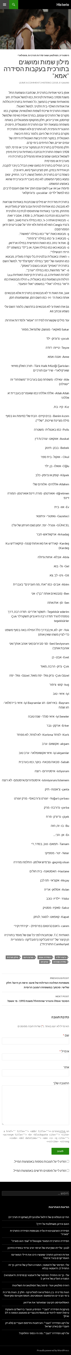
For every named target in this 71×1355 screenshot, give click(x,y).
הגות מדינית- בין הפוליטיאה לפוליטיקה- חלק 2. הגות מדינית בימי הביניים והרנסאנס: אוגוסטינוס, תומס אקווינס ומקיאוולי (36, 1293)
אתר (66, 1067)
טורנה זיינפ (28, 957)
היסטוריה (64, 55)
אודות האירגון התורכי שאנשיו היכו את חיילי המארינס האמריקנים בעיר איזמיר (40, 1256)
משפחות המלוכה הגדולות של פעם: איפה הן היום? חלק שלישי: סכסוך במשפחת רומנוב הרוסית (37, 983)
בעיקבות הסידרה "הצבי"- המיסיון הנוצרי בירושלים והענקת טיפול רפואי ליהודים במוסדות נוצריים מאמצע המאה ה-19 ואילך (37, 1313)
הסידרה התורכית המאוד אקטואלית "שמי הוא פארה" (40, 1240)
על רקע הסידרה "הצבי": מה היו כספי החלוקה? (44, 1333)
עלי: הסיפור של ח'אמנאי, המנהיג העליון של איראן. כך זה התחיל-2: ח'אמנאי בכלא (38, 1266)
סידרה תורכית (59, 962)
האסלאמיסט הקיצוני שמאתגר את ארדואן (46, 1302)
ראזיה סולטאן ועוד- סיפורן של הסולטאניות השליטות (40, 1285)
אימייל (64, 1051)
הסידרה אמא (45, 957)
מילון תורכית (12, 957)
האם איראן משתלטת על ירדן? (52, 1223)
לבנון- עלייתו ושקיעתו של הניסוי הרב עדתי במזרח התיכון (38, 1247)
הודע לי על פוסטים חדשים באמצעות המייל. (39, 1170)
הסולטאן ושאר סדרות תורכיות (43, 55)
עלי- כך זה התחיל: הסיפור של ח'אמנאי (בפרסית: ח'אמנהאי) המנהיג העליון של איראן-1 (36, 1276)
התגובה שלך (61, 1083)
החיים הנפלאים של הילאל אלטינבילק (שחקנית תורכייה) (39, 1217)
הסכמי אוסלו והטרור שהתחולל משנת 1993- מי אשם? (38, 998)
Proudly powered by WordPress (53, 1350)
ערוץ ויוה (44, 962)
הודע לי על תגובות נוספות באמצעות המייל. (40, 1161)
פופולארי (22, 55)
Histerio (63, 4)
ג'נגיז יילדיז (61, 957)
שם (66, 1035)
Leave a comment (29, 82)
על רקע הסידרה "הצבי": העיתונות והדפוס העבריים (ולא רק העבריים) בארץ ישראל (37, 1324)
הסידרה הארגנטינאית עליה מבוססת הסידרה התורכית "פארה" (39, 1232)
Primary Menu (4, 4)
